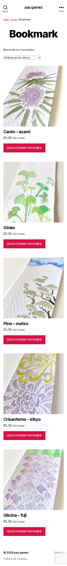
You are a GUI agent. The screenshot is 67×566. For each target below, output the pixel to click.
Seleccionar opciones (24, 147)
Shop (14, 19)
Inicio (6, 19)
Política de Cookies (15, 558)
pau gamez (33, 7)
